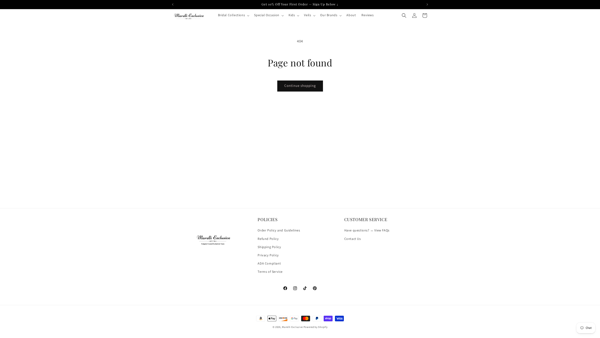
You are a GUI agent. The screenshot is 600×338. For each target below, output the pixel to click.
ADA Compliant (269, 263)
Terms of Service (270, 271)
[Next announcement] (427, 4)
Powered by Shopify (316, 327)
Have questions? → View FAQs (367, 230)
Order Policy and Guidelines (279, 230)
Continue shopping (300, 85)
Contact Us (352, 239)
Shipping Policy (269, 247)
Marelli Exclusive (292, 327)
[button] (233, 15)
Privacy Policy (268, 255)
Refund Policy (268, 239)
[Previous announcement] (173, 4)
